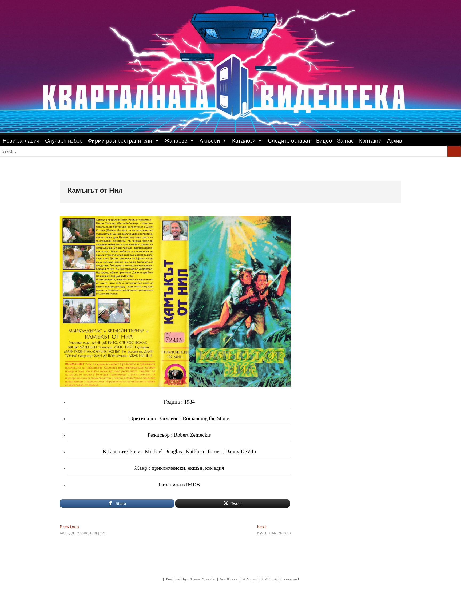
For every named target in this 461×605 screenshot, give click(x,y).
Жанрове (176, 141)
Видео (324, 141)
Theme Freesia (202, 580)
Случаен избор (64, 141)
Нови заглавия (21, 141)
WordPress (228, 580)
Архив (394, 141)
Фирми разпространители (120, 141)
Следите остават (289, 141)
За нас (345, 141)
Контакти (370, 141)
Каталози (244, 141)
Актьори (210, 141)
